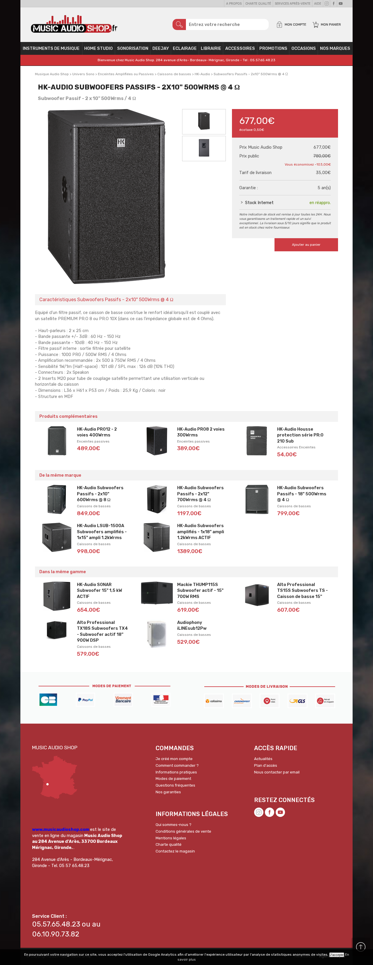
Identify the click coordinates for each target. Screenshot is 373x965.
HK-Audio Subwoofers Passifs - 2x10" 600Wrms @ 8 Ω (100, 493)
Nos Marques (335, 48)
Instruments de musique (51, 48)
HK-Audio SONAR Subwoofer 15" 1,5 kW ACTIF (99, 590)
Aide (317, 4)
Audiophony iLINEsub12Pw (192, 625)
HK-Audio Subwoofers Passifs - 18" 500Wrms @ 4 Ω (301, 493)
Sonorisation (132, 48)
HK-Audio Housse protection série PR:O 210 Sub (300, 435)
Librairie (211, 48)
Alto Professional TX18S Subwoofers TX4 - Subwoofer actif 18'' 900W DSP (102, 631)
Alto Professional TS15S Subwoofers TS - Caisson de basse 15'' (302, 590)
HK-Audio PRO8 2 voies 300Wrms (201, 432)
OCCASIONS (303, 48)
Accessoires (240, 48)
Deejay (160, 48)
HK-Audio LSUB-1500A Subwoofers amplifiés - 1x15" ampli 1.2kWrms (102, 531)
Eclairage (185, 48)
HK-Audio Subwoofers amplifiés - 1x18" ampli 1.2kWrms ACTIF (200, 531)
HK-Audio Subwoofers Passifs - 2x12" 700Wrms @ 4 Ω (200, 493)
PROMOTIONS (273, 48)
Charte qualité (258, 4)
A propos (234, 4)
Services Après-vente (292, 4)
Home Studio (98, 48)
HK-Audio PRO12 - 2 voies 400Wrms (97, 432)
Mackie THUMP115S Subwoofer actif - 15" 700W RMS (200, 590)
